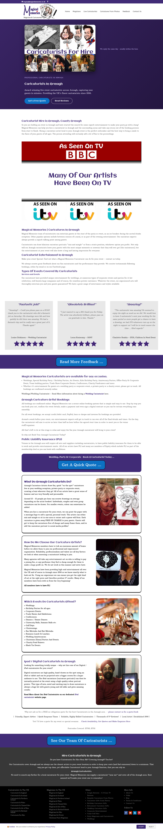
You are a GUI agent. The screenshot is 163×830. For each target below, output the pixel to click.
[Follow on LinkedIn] (135, 813)
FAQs (128, 795)
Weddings (91, 819)
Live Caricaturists (90, 11)
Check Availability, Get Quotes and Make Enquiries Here (105, 721)
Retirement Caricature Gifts (98, 806)
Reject (151, 827)
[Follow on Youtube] (130, 813)
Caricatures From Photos (110, 11)
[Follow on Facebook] (126, 813)
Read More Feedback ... (81, 361)
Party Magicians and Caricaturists (100, 816)
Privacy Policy (50, 827)
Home (67, 11)
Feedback (126, 11)
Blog (127, 798)
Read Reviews (62, 101)
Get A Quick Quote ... (81, 464)
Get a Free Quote (37, 101)
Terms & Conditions (133, 801)
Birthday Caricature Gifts (97, 803)
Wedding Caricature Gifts (97, 808)
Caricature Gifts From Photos (98, 801)
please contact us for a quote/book (123, 712)
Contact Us (137, 11)
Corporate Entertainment (97, 811)
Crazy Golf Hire (93, 814)
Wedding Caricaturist (94, 394)
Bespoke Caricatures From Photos (100, 798)
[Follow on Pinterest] (139, 813)
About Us (129, 793)
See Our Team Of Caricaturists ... (81, 740)
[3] (81, 220)
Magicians (77, 11)
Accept (141, 827)
